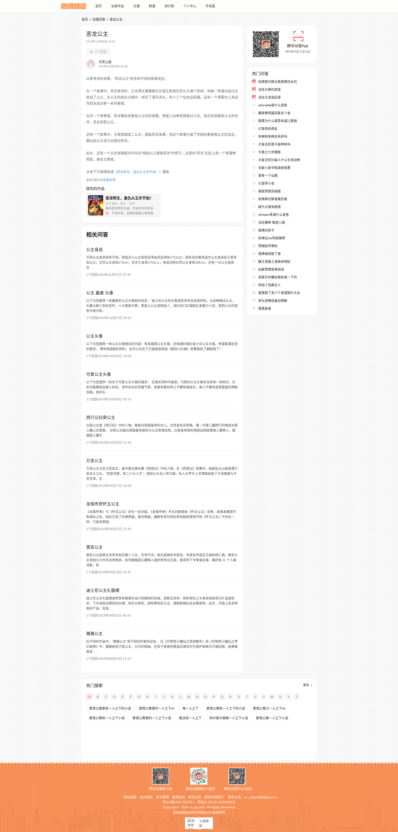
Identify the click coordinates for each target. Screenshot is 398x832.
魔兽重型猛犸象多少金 (274, 113)
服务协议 (178, 797)
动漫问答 (98, 19)
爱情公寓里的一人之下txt (157, 708)
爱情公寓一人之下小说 (272, 718)
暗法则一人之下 (190, 718)
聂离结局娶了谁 (269, 253)
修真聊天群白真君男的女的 (277, 81)
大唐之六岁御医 (269, 152)
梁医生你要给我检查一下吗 (277, 277)
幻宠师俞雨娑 (268, 128)
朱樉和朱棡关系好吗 (272, 136)
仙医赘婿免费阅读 (271, 269)
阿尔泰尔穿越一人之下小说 (228, 718)
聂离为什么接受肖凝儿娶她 (277, 121)
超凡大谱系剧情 (269, 207)
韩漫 (152, 6)
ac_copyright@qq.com (260, 797)
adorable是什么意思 (272, 105)
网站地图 (130, 797)
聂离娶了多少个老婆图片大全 (279, 293)
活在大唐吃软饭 (269, 89)
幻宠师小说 (266, 183)
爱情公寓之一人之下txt (269, 708)
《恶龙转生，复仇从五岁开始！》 (138, 172)
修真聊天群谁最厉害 (272, 199)
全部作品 (117, 6)
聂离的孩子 (266, 230)
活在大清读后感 (269, 97)
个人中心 (189, 6)
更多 (306, 685)
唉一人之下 (190, 708)
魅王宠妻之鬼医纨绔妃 (274, 261)
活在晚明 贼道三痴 (271, 222)
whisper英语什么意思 (273, 214)
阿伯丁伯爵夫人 (269, 285)
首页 (98, 6)
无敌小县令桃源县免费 (274, 167)
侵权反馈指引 (214, 797)
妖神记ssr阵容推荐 (271, 238)
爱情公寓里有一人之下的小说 (110, 708)
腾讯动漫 (73, 6)
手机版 (210, 6)
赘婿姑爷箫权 (268, 246)
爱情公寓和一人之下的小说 (225, 708)
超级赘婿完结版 (269, 191)
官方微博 (162, 797)
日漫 (136, 6)
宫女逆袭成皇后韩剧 (272, 300)
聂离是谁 (264, 308)
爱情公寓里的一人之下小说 (151, 718)
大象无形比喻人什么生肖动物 (279, 160)
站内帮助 (146, 797)
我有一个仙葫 (268, 175)
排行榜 (169, 6)
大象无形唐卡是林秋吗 (274, 144)
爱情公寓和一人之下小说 (107, 718)
